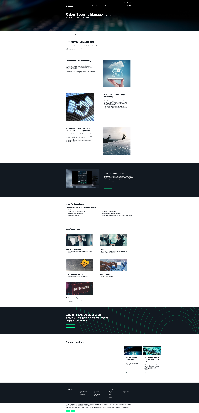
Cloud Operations (83, 391)
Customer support (126, 391)
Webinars (110, 392)
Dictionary (110, 397)
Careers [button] (121, 5)
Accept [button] (68, 410)
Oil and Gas (96, 391)
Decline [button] (73, 410)
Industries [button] (105, 5)
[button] (124, 2)
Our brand (110, 395)
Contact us (70, 326)
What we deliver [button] (95, 5)
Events (110, 394)
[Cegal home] (69, 5)
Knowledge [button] (129, 5)
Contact (127, 2)
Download (108, 186)
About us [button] (113, 5)
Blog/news (110, 391)
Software (82, 392)
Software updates (112, 398)
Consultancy (82, 394)
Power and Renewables (98, 392)
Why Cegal (96, 395)
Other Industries (97, 394)
